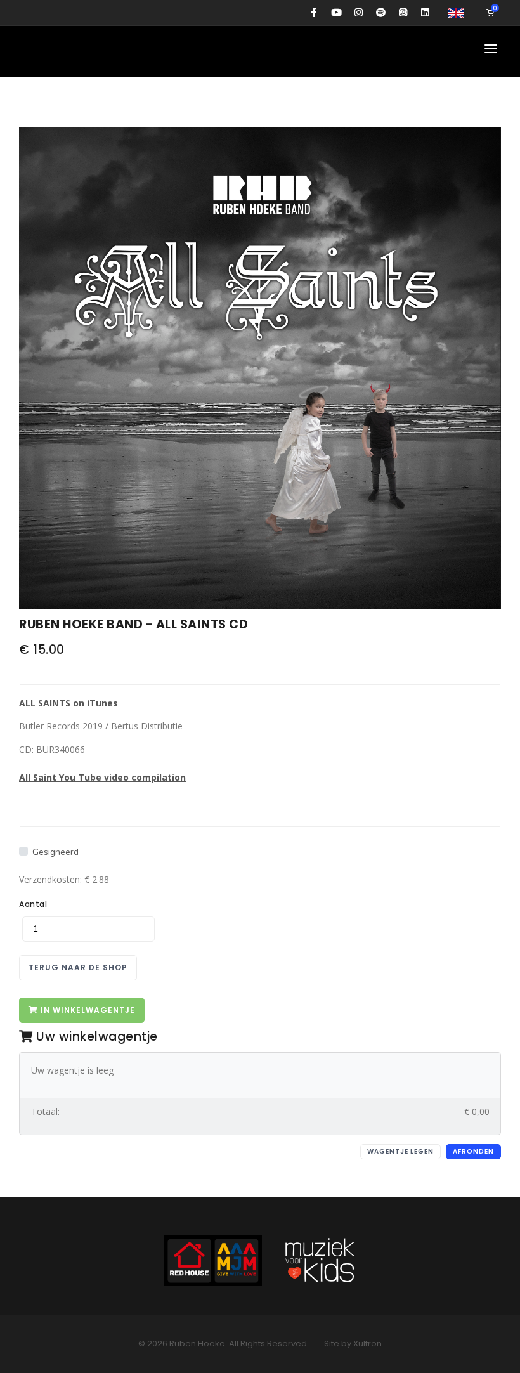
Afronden (473, 1151)
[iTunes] (403, 12)
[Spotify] (381, 12)
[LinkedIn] (425, 12)
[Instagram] (359, 12)
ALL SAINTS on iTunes (68, 703)
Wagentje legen (400, 1151)
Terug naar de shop (78, 967)
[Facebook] (314, 12)
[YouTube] (336, 12)
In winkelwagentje (86, 1010)
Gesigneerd (55, 852)
